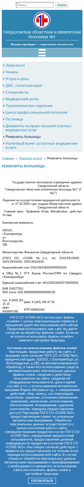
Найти (61, 5)
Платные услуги (30, 158)
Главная (8, 158)
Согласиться (42, 481)
